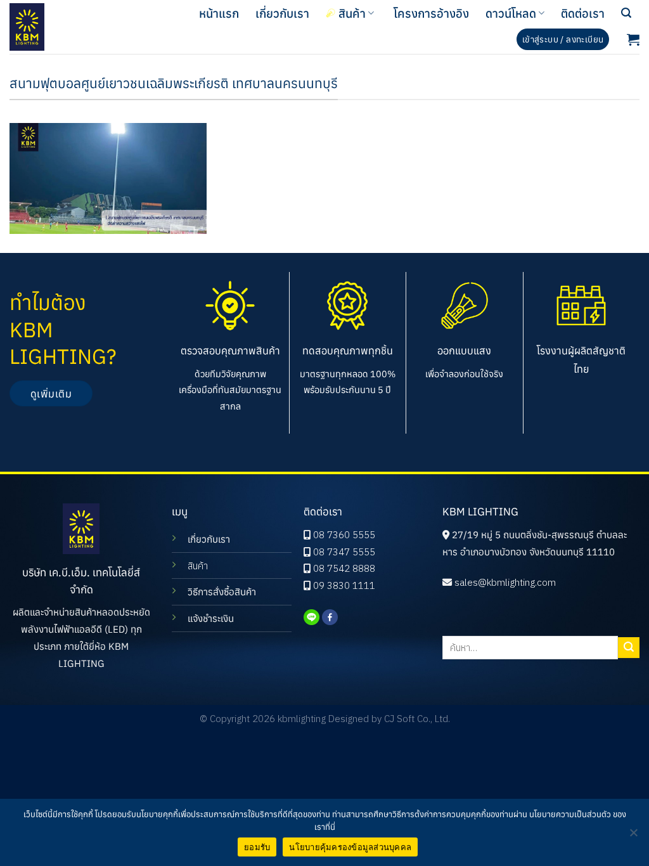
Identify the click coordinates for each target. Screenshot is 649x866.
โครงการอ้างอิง (431, 13)
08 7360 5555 (344, 535)
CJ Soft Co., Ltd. (417, 719)
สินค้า (352, 13)
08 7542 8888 (344, 568)
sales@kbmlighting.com (505, 582)
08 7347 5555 (344, 552)
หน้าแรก (219, 13)
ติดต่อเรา (583, 13)
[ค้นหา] (626, 13)
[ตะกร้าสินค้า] (633, 39)
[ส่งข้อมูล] (628, 647)
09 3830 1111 (344, 585)
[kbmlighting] (65, 27)
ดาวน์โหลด (510, 13)
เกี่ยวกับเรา (282, 13)
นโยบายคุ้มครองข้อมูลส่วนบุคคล (350, 847)
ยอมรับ (257, 847)
